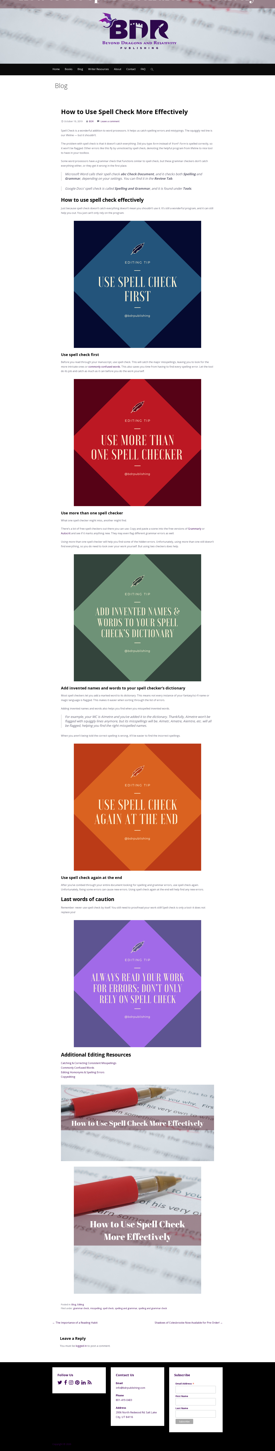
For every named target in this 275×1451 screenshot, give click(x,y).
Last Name (182, 1408)
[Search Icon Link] (152, 69)
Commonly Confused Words (77, 1067)
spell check (108, 1308)
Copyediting (68, 1076)
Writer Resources (98, 69)
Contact (131, 69)
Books (68, 69)
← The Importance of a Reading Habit (75, 1322)
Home (56, 69)
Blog (80, 69)
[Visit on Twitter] (59, 1383)
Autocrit (66, 533)
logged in (81, 1346)
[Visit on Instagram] (71, 1383)
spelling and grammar (126, 1308)
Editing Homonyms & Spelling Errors (82, 1072)
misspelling (96, 1308)
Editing (80, 1304)
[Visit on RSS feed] (90, 1383)
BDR (91, 121)
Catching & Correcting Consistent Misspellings (88, 1063)
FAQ (143, 69)
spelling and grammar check (152, 1308)
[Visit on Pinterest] (77, 1383)
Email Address (185, 1383)
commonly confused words (104, 366)
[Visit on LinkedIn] (83, 1383)
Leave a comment (110, 121)
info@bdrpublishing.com (130, 1388)
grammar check (81, 1308)
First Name (182, 1396)
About (117, 69)
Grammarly (195, 528)
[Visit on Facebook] (65, 1383)
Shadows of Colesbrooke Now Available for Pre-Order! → (189, 1322)
